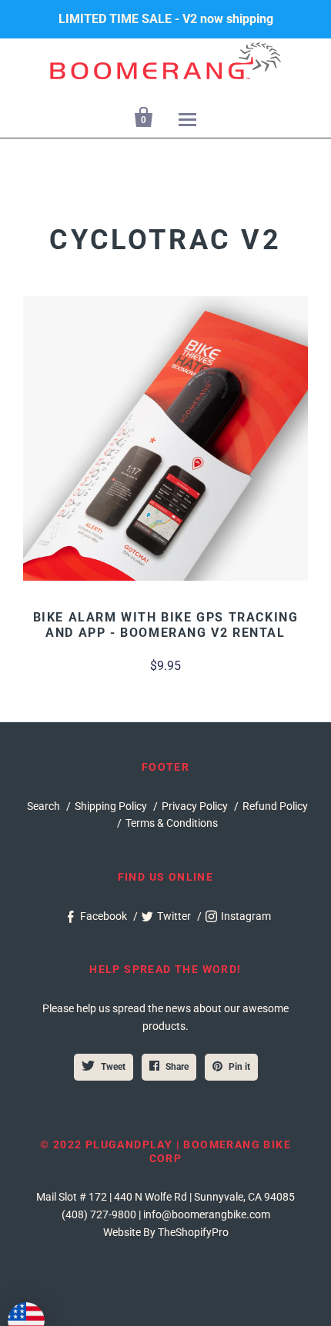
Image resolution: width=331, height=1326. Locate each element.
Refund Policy (275, 806)
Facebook (103, 916)
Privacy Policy (195, 806)
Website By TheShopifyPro (166, 1232)
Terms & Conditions (171, 823)
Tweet (113, 1066)
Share (177, 1066)
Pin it (239, 1066)
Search (43, 806)
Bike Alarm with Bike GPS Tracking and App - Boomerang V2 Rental (166, 625)
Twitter (174, 916)
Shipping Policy (111, 806)
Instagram (246, 916)
